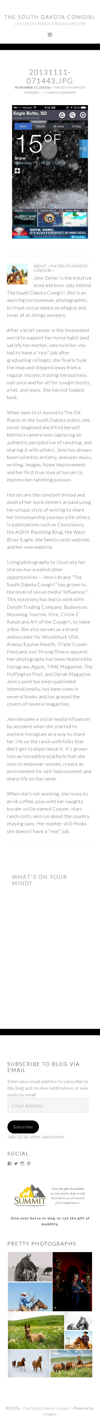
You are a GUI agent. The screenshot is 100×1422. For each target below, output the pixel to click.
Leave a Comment (61, 92)
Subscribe (23, 1126)
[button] (29, 1267)
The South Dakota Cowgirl (50, 17)
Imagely (50, 1414)
